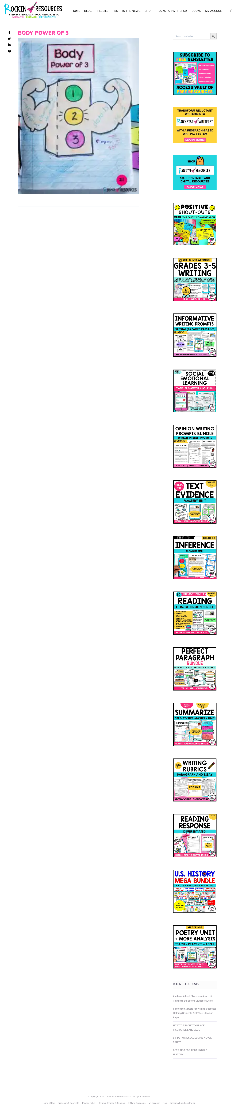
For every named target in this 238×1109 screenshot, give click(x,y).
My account (214, 11)
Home (76, 11)
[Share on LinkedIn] (9, 45)
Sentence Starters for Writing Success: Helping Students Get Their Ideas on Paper (194, 1013)
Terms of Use (49, 1103)
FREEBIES (102, 11)
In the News (131, 11)
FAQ (115, 11)
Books (196, 11)
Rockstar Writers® (172, 11)
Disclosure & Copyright (68, 1103)
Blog (88, 11)
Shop (148, 11)
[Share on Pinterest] (9, 51)
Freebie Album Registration (182, 1103)
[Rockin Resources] (33, 10)
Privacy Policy (88, 1103)
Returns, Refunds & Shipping (112, 1103)
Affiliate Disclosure (136, 1103)
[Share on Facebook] (9, 32)
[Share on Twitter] (9, 39)
